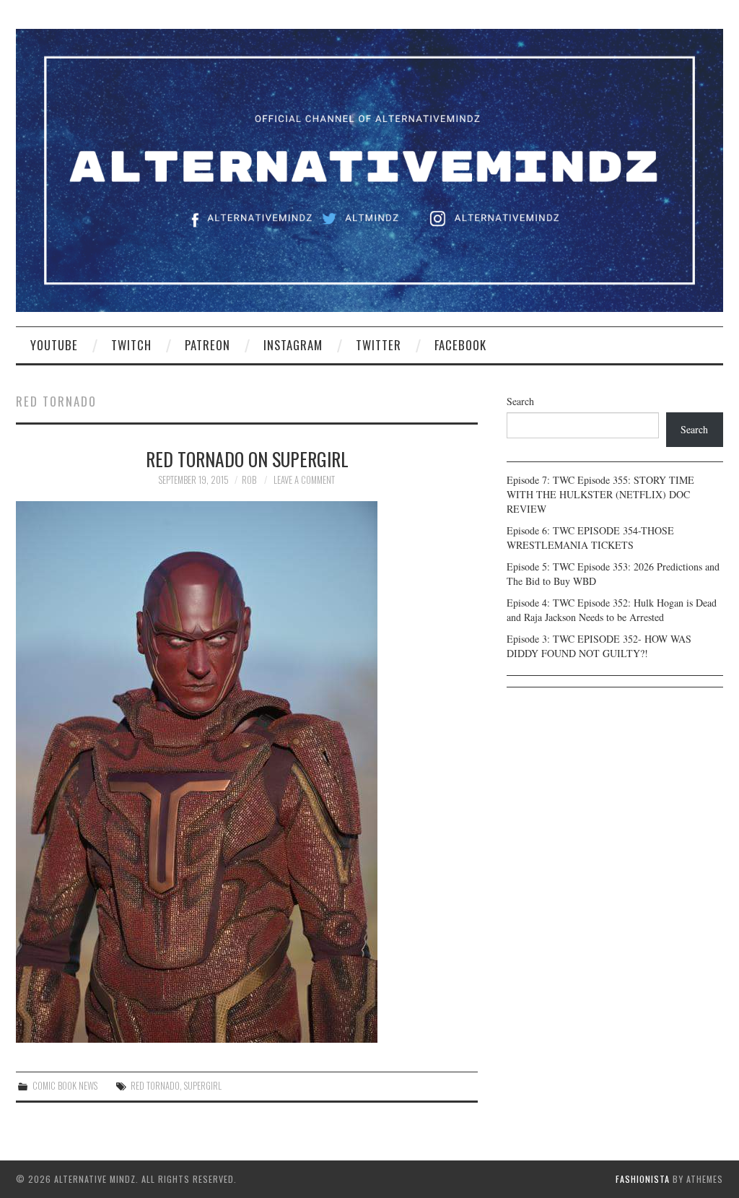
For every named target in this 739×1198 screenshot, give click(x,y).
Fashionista (643, 1179)
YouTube (54, 345)
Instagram (293, 345)
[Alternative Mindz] (369, 168)
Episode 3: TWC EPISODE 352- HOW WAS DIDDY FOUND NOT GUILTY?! (599, 646)
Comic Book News (64, 1086)
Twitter (378, 345)
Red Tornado (155, 1086)
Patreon (207, 345)
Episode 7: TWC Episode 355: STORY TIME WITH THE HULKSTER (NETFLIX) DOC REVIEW (600, 494)
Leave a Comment (304, 480)
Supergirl (203, 1086)
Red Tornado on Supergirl (247, 458)
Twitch (131, 345)
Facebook (460, 345)
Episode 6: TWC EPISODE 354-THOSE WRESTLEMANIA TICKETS (590, 538)
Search (520, 401)
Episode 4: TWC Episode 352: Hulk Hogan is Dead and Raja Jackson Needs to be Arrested (612, 610)
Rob (249, 480)
